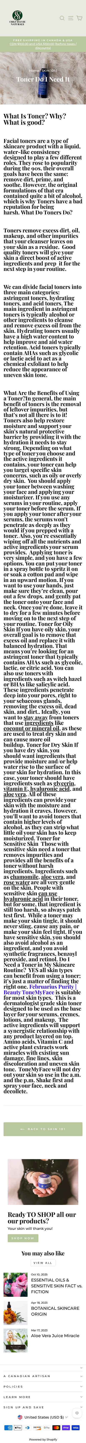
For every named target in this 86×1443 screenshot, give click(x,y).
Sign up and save (24, 1407)
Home (34, 71)
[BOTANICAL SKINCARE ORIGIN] (16, 1313)
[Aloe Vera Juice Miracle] (16, 1341)
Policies (13, 1386)
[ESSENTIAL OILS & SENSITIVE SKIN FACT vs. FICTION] (16, 1285)
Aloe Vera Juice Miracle (55, 1335)
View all (43, 1262)
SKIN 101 (48, 71)
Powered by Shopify (43, 1439)
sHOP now (23, 1238)
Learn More (17, 1397)
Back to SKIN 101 (46, 1129)
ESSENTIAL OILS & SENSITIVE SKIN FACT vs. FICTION (56, 1286)
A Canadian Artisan (27, 1376)
